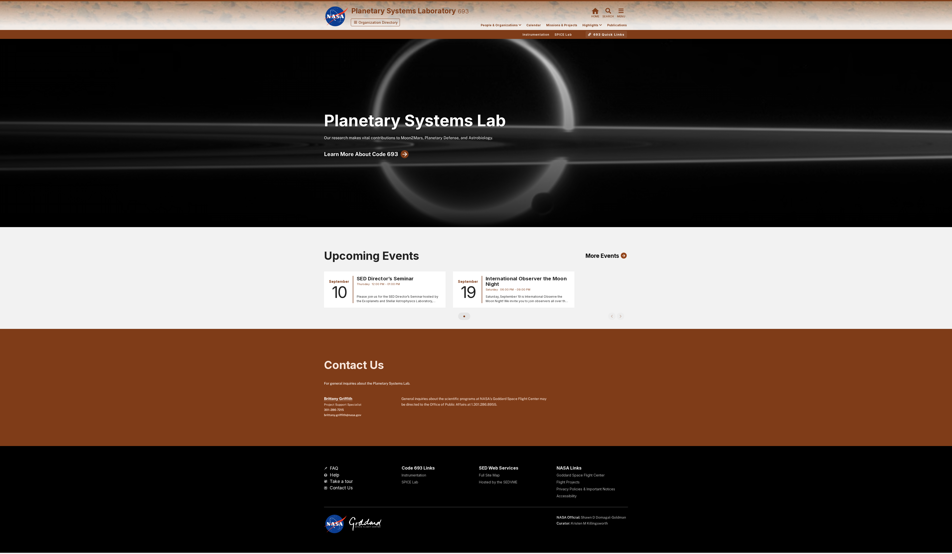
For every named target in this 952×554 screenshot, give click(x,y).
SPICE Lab (410, 482)
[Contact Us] (326, 488)
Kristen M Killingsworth (589, 523)
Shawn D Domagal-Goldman (603, 517)
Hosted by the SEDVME (498, 482)
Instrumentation (414, 475)
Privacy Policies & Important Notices (586, 489)
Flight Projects (568, 482)
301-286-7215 (334, 410)
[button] (375, 22)
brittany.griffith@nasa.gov (342, 415)
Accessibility (567, 496)
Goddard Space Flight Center (581, 475)
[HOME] (595, 10)
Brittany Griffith (338, 398)
